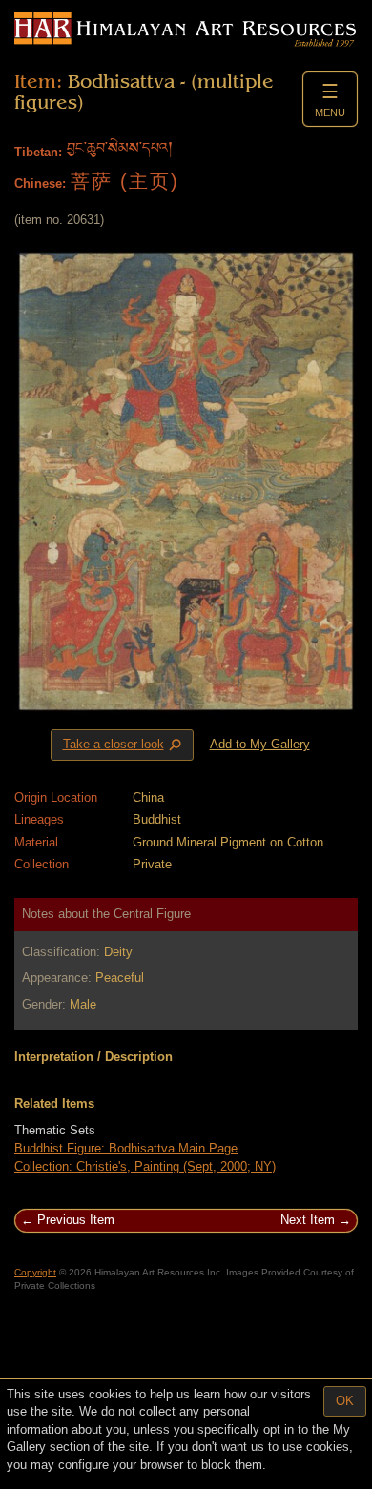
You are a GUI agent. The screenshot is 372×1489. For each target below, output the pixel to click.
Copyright (35, 1272)
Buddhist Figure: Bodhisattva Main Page (126, 1148)
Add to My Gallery (260, 744)
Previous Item (75, 1220)
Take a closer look (124, 745)
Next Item (307, 1220)
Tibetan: (38, 152)
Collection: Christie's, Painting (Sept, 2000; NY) (145, 1166)
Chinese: (40, 183)
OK (345, 1401)
